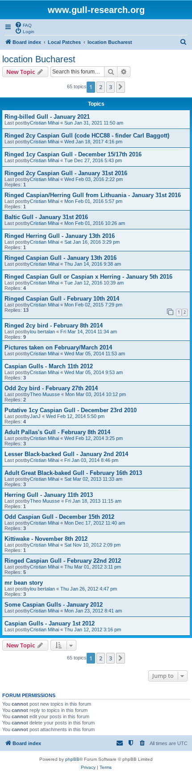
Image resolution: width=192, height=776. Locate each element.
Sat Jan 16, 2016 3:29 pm (92, 242)
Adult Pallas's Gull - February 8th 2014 (57, 432)
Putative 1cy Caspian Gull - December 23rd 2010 (70, 410)
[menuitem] (23, 25)
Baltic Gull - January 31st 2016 (46, 217)
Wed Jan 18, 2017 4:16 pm (93, 141)
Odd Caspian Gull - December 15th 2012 (59, 516)
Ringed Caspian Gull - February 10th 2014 (61, 298)
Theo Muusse (45, 394)
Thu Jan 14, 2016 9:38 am (92, 264)
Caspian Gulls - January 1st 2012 (49, 623)
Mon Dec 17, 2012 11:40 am (94, 523)
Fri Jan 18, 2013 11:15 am (93, 501)
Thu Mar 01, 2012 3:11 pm (92, 566)
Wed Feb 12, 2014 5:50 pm (75, 416)
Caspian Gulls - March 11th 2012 (48, 366)
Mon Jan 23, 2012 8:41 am (93, 610)
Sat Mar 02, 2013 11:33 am (93, 479)
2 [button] (100, 87)
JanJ (35, 416)
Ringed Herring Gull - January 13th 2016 (59, 236)
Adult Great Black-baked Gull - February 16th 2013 (73, 473)
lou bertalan (42, 331)
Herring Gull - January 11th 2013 (48, 494)
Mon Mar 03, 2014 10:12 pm (95, 394)
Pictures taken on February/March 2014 (58, 347)
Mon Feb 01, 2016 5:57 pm (93, 201)
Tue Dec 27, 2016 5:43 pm (93, 160)
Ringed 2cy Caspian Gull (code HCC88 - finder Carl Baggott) (86, 135)
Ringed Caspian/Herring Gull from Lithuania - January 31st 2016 (92, 195)
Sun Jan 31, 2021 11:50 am (93, 122)
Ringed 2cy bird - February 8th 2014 (53, 325)
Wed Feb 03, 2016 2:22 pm (93, 179)
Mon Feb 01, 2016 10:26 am (94, 223)
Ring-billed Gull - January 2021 (47, 116)
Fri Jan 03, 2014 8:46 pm (91, 460)
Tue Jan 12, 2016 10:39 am (94, 282)
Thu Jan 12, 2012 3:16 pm (92, 629)
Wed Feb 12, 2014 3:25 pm (93, 438)
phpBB (72, 759)
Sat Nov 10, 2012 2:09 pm (92, 545)
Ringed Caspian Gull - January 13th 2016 (60, 257)
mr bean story (23, 582)
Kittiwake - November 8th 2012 (46, 538)
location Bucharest (38, 59)
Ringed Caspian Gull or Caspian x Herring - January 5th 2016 (88, 276)
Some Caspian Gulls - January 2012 (53, 604)
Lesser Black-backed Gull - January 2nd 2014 (66, 454)
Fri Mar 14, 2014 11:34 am (88, 331)
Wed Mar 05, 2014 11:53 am (94, 353)
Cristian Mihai (44, 122)
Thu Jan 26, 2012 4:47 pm (88, 588)
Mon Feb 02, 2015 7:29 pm (93, 304)
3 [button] (110, 87)
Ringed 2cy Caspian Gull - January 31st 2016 (65, 173)
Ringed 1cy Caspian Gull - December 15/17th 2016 (73, 154)
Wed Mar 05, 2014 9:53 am (93, 372)
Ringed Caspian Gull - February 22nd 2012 (62, 560)
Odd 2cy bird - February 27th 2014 (51, 388)
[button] (120, 87)
